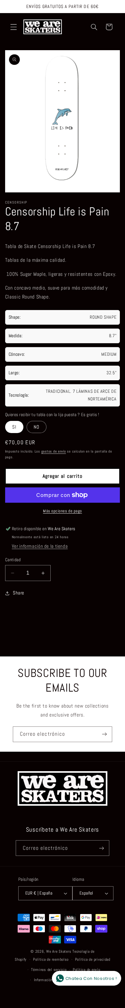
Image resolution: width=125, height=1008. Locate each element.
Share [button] (18, 593)
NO (36, 427)
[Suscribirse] (104, 734)
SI (14, 427)
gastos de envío (53, 451)
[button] (13, 26)
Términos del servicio (48, 969)
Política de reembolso (51, 959)
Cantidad (13, 559)
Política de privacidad (92, 959)
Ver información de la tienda (40, 546)
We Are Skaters (58, 951)
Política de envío (86, 969)
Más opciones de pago (62, 511)
